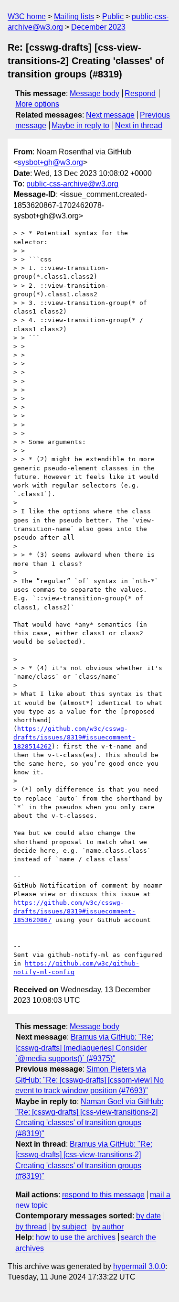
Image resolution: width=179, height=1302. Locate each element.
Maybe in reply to (80, 125)
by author (108, 1227)
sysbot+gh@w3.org (50, 162)
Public (113, 16)
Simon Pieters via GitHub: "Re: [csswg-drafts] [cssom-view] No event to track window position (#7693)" (89, 1080)
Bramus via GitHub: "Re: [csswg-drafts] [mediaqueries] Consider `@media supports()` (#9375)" (84, 1048)
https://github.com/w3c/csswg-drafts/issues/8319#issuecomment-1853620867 (74, 911)
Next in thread (138, 125)
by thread (31, 1227)
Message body (94, 93)
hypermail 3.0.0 (139, 1266)
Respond (140, 93)
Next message (110, 115)
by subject (69, 1227)
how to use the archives (76, 1237)
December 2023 (98, 27)
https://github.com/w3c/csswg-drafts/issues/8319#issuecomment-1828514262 (74, 737)
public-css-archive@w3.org (72, 184)
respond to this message (103, 1195)
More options (37, 104)
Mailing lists (74, 16)
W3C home (27, 16)
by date (148, 1216)
